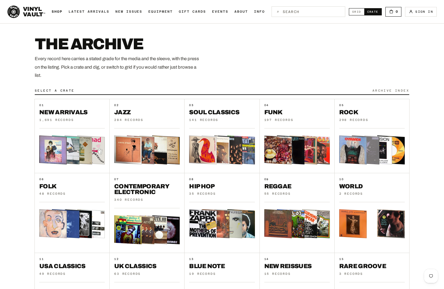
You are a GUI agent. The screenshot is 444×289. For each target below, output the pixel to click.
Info (259, 12)
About (241, 12)
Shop (57, 12)
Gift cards (192, 12)
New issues (129, 12)
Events (220, 12)
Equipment (160, 12)
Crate (374, 11)
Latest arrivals (89, 12)
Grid (358, 11)
